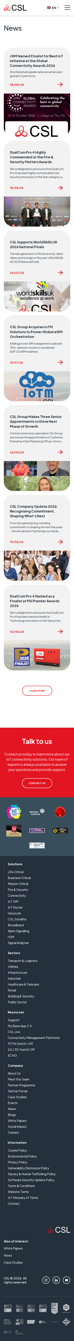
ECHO (12, 1055)
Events (13, 1103)
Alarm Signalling (18, 931)
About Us (14, 1073)
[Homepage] (15, 8)
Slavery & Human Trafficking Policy (32, 1174)
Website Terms (18, 1192)
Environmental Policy (22, 1156)
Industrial (14, 978)
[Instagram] (46, 1280)
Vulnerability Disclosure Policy (28, 1168)
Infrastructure (17, 972)
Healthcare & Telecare (23, 984)
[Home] (58, 1232)
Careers (13, 1132)
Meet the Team (18, 1079)
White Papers (17, 1121)
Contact (14, 1203)
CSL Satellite (17, 919)
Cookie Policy (17, 1150)
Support (14, 1020)
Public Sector (17, 1002)
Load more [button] (37, 690)
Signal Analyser (18, 943)
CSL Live (14, 1032)
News (12, 1109)
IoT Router (15, 907)
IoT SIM (13, 901)
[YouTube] (66, 1280)
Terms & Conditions (21, 1186)
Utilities (13, 967)
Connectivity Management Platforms (34, 1038)
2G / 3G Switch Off (21, 1049)
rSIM (11, 937)
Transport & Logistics (22, 961)
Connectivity (17, 895)
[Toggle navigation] (67, 8)
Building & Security (21, 996)
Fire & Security (18, 890)
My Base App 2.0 (20, 1026)
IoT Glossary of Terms (23, 1198)
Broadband (16, 925)
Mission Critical (18, 884)
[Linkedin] (56, 1280)
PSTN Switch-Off (20, 1044)
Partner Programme (21, 1085)
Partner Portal (17, 1091)
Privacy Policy (17, 1162)
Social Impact (17, 1126)
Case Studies (17, 1097)
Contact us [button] (37, 783)
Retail (12, 990)
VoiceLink (14, 913)
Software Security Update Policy (31, 1180)
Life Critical (16, 872)
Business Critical (19, 878)
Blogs (12, 1115)
